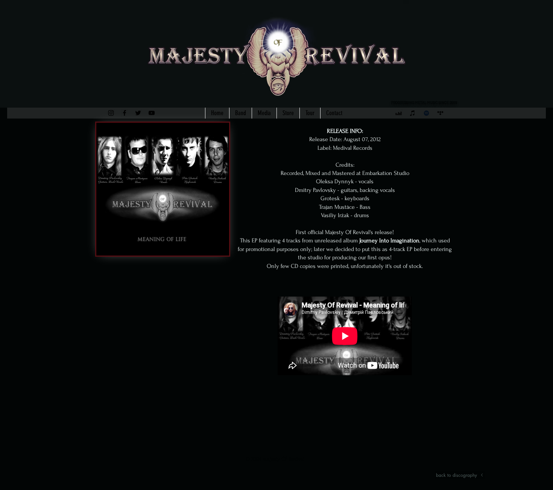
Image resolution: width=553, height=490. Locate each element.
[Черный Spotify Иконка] (426, 113)
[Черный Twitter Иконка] (138, 113)
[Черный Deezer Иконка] (399, 113)
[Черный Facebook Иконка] (124, 113)
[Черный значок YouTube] (151, 113)
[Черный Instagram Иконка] (111, 113)
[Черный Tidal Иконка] (440, 113)
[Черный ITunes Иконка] (412, 113)
